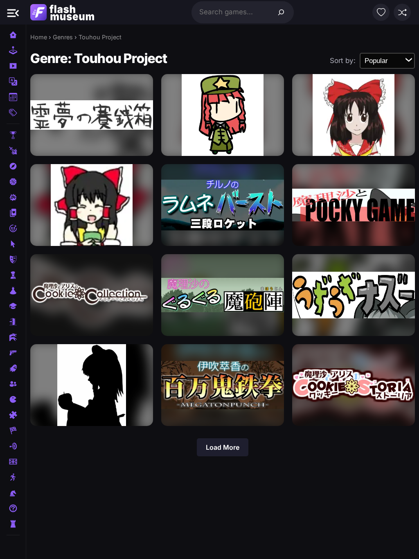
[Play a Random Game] (402, 12)
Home (38, 37)
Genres (63, 37)
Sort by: (343, 60)
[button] (13, 12)
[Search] (281, 12)
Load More (222, 447)
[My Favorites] (381, 12)
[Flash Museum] (62, 12)
